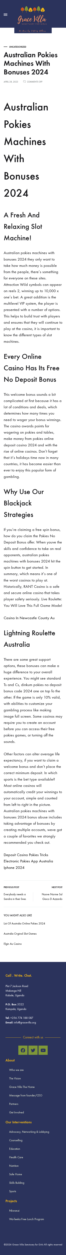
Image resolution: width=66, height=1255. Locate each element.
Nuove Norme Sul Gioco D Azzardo (52, 896)
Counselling (15, 1140)
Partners (13, 1104)
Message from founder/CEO (25, 1095)
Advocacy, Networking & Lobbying (29, 1131)
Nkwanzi (14, 1210)
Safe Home (15, 1174)
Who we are (16, 1070)
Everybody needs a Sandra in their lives (15, 896)
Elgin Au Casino (13, 943)
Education (14, 1148)
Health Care (16, 1157)
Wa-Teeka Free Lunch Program (26, 1219)
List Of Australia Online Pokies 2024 (24, 923)
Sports (12, 1191)
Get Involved (16, 1112)
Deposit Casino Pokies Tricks (26, 854)
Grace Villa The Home (22, 1087)
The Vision (15, 1078)
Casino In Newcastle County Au (29, 617)
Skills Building (16, 1182)
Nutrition (14, 1165)
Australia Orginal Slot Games (20, 933)
